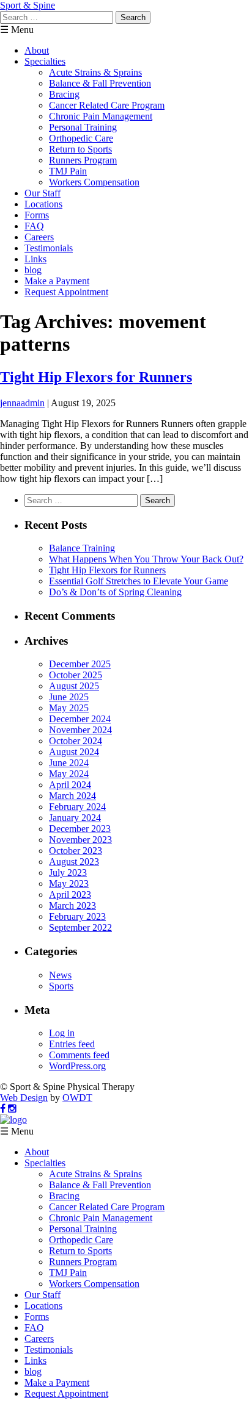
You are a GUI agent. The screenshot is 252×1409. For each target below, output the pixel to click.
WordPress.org (77, 1066)
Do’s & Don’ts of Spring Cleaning (115, 592)
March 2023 (72, 905)
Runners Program (83, 160)
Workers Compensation (94, 182)
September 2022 (80, 927)
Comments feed (79, 1055)
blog (33, 270)
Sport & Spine (27, 5)
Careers (39, 237)
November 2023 (80, 839)
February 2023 (77, 916)
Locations (43, 204)
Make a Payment (56, 281)
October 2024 (75, 741)
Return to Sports (80, 149)
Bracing (64, 94)
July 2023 (68, 872)
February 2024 (77, 806)
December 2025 (80, 664)
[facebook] (3, 1108)
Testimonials (48, 248)
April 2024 (70, 785)
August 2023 (74, 861)
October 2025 (75, 675)
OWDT (77, 1097)
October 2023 (75, 850)
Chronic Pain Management (100, 116)
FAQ (34, 226)
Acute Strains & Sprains (95, 72)
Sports (61, 986)
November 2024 (80, 730)
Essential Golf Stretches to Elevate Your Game (138, 581)
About (36, 50)
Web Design (24, 1097)
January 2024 (75, 817)
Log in (62, 1033)
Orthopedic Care (81, 138)
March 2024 (72, 796)
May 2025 (69, 708)
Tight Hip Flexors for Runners (96, 377)
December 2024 (80, 719)
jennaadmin (22, 403)
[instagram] (12, 1108)
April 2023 (70, 894)
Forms (36, 215)
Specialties (44, 61)
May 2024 (69, 774)
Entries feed (72, 1044)
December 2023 (80, 828)
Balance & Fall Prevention (100, 83)
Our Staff (42, 193)
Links (35, 259)
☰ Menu (17, 29)
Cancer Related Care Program (107, 105)
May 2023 (69, 883)
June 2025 (69, 697)
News (60, 975)
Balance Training (82, 548)
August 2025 (74, 686)
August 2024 (74, 752)
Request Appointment (66, 292)
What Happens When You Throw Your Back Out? (146, 559)
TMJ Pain (68, 171)
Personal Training (83, 127)
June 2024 (69, 763)
